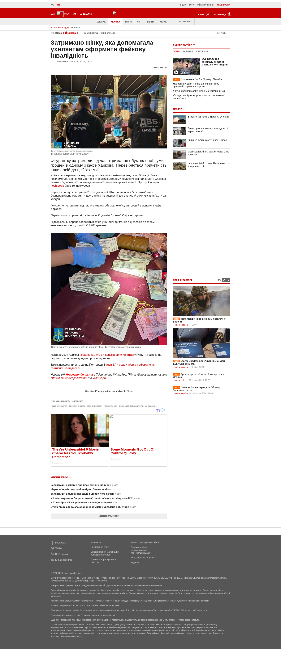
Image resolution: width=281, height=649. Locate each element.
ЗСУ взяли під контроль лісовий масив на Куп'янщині (215, 61)
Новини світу (179, 380)
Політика (75, 27)
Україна (115, 21)
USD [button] (75, 14)
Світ (139, 21)
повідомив (57, 185)
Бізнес (150, 21)
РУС (52, 4)
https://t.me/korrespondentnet (69, 378)
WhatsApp (99, 378)
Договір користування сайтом (145, 542)
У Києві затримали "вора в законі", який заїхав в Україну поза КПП (95, 498)
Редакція (135, 562)
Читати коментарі (109, 516)
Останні (176, 51)
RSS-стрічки (61, 554)
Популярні (188, 51)
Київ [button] (53, 14)
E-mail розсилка (63, 560)
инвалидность (63, 401)
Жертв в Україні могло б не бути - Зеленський (83, 489)
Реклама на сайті (100, 547)
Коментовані (202, 51)
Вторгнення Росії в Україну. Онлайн (198, 79)
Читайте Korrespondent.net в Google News (109, 391)
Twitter (58, 548)
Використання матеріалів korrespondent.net (105, 553)
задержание (77, 401)
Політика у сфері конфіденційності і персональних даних (141, 550)
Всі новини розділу (60, 27)
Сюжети (177, 109)
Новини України (182, 44)
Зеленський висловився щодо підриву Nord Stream (86, 493)
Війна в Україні (108, 33)
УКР (58, 4)
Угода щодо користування (143, 557)
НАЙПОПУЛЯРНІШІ (205, 4)
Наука (163, 21)
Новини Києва (91, 33)
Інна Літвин (62, 61)
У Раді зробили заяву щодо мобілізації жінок (199, 90)
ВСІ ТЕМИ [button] (221, 33)
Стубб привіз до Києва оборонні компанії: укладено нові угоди (93, 506)
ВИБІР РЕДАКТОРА (182, 280)
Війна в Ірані (89, 33)
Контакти (96, 542)
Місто (128, 21)
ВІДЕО (183, 4)
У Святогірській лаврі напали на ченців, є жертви (85, 502)
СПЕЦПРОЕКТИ (223, 4)
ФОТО (191, 4)
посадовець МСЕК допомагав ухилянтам (107, 354)
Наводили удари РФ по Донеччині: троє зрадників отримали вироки (196, 85)
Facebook (60, 542)
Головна (101, 21)
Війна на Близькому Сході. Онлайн (208, 140)
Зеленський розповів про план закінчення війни (84, 485)
